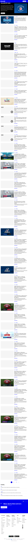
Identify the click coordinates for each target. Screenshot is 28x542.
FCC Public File (14, 539)
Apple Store (16, 536)
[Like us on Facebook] (23, 525)
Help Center (23, 522)
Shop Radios (2, 525)
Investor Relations (14, 519)
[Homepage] (2, 1)
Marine (2, 528)
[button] (27, 1)
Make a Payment (8, 520)
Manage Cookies (21, 539)
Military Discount (3, 522)
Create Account (8, 519)
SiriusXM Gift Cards (19, 521)
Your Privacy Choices (8, 539)
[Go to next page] (19, 482)
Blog (17, 517)
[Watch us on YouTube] (23, 527)
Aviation (2, 529)
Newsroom (13, 520)
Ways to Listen (18, 518)
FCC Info (18, 539)
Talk (17, 52)
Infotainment (2, 526)
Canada (18, 522)
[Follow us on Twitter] (23, 526)
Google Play (11, 536)
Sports (17, 16)
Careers (12, 526)
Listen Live (3, 13)
